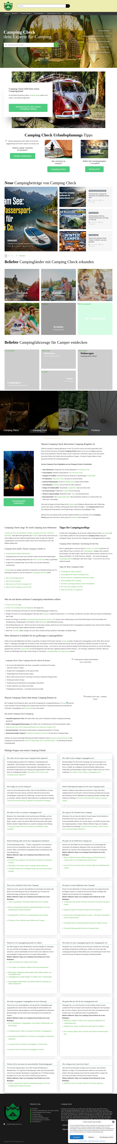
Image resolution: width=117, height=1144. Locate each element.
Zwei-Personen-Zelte (75, 472)
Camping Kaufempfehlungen (97, 191)
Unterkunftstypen (38, 13)
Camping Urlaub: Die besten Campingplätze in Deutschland (27, 1044)
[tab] (31, 756)
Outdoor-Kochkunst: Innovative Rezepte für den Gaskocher (83, 910)
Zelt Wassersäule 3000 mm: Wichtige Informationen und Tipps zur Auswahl (98, 217)
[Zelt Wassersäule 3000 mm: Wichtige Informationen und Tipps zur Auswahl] (72, 219)
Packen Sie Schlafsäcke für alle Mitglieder (19, 608)
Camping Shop (67, 13)
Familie (64, 641)
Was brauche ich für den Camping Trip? (19, 584)
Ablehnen (91, 1137)
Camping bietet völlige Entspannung (18, 553)
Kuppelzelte (72, 488)
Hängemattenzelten (63, 497)
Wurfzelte (56, 485)
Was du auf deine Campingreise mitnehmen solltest (77, 577)
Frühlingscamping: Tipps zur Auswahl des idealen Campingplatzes (30, 1031)
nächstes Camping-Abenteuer (59, 738)
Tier (9, 643)
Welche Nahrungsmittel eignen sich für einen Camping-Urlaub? (83, 786)
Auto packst (105, 533)
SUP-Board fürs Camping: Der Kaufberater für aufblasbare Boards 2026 (99, 195)
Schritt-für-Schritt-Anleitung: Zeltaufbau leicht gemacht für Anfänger (29, 800)
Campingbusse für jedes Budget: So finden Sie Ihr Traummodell (30, 977)
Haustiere (16, 630)
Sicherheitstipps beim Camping (71, 580)
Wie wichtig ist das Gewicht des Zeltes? (75, 1064)
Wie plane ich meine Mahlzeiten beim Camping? (78, 885)
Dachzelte (66, 491)
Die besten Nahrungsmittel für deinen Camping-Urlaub (81, 928)
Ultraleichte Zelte (58, 479)
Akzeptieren (76, 1137)
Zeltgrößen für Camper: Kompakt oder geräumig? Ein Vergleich (84, 1026)
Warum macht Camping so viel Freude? (19, 587)
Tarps (73, 494)
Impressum (102, 1141)
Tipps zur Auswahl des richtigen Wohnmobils (22, 962)
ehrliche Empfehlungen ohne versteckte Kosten (39, 740)
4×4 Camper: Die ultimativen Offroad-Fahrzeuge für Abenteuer (28, 967)
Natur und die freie (39, 559)
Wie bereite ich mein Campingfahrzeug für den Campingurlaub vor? (85, 943)
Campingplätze (88, 551)
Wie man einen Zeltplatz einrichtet (72, 586)
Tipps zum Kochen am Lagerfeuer (72, 590)
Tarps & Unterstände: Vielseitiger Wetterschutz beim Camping (28, 902)
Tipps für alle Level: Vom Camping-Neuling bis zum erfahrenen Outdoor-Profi (31, 727)
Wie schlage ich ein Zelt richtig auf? (19, 786)
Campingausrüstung (66, 559)
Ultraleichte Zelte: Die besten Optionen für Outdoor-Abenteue (83, 1083)
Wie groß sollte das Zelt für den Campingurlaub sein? (80, 1001)
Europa (63, 703)
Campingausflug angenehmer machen (39, 619)
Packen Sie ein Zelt (12, 605)
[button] (113, 1122)
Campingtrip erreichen (39, 572)
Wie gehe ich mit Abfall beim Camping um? (77, 841)
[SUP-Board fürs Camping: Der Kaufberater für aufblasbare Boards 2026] (72, 197)
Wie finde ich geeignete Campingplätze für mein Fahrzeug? (27, 1001)
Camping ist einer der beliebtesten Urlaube (18, 533)
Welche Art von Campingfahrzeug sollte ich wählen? (24, 943)
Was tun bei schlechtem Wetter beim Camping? (22, 885)
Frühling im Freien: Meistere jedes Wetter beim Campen (26, 920)
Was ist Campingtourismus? (15, 578)
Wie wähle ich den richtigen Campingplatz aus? (78, 758)
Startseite (7, 13)
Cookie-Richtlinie (83, 1141)
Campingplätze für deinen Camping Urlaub (75, 574)
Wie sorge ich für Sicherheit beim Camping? (77, 812)
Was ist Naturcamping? (13, 581)
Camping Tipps (12, 240)
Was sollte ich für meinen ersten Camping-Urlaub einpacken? (27, 758)
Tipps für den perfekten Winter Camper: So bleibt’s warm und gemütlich (97, 240)
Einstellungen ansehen (106, 1137)
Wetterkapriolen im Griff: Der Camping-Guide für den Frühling (28, 915)
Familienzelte (91, 475)
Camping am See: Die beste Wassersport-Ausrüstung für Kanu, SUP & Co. (29, 243)
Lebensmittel (25, 649)
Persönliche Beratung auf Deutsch (37, 733)
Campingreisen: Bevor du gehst (71, 571)
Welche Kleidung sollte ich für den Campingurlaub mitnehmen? (28, 841)
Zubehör (72, 504)
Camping (8, 570)
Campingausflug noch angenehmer (58, 651)
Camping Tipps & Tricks (53, 13)
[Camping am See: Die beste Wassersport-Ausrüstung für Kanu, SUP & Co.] (31, 219)
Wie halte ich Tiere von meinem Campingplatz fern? (24, 812)
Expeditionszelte (69, 482)
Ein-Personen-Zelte (83, 469)
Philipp (9, 246)
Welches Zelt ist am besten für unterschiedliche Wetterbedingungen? (29, 1064)
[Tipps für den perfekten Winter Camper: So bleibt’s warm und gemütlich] (72, 241)
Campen (35, 535)
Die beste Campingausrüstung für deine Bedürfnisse (78, 583)
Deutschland (29, 708)
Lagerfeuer (46, 614)
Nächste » (22, 256)
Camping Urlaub (34, 95)
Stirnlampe (42, 622)
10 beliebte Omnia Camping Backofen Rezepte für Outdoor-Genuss (85, 923)
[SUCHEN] (68, 6)
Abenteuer (74, 517)
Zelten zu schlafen (93, 548)
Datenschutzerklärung (93, 1141)
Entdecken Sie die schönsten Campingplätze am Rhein (26, 1049)
